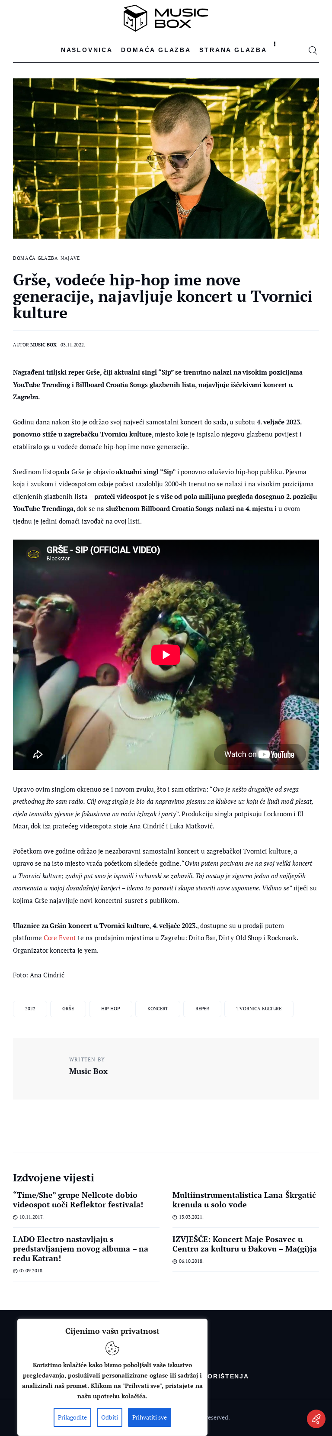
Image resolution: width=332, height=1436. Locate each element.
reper (202, 1009)
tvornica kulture (258, 1009)
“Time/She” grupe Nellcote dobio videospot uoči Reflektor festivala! (78, 1199)
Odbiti (109, 1417)
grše (68, 1009)
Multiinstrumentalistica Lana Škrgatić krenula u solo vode (244, 1199)
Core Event (60, 937)
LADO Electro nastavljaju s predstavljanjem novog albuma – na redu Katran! (80, 1248)
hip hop (110, 1009)
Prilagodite (72, 1417)
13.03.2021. (191, 1217)
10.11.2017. (31, 1217)
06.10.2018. (191, 1261)
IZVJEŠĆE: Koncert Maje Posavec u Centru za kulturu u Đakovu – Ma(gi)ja (244, 1243)
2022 (30, 1009)
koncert (157, 1009)
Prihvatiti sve (149, 1417)
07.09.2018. (31, 1271)
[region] (112, 1377)
